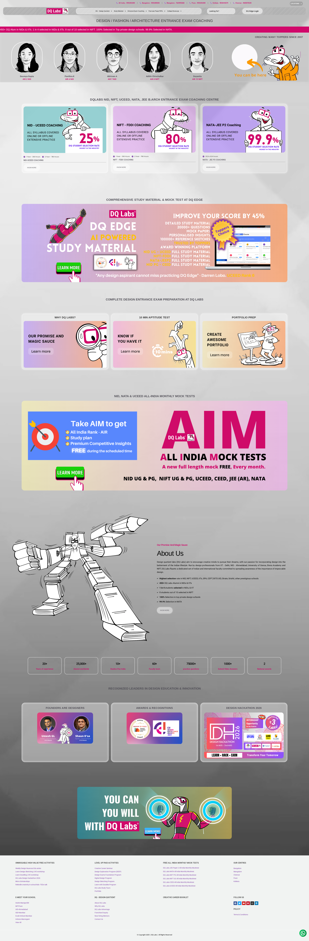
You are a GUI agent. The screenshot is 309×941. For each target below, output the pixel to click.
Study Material (118, 11)
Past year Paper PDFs (156, 11)
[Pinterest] (248, 903)
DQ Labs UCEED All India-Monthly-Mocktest (179, 886)
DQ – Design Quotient (103, 11)
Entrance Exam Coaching (136, 11)
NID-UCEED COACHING (33, 160)
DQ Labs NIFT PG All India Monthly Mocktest (179, 875)
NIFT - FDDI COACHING (123, 160)
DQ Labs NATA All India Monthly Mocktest (178, 871)
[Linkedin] (256, 903)
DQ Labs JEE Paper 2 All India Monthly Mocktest (181, 868)
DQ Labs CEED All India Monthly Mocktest (178, 882)
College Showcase (173, 11)
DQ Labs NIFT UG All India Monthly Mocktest (179, 879)
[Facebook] (235, 903)
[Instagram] (252, 903)
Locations (295, 3)
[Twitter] (239, 903)
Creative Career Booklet (175, 897)
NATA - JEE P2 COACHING (214, 160)
